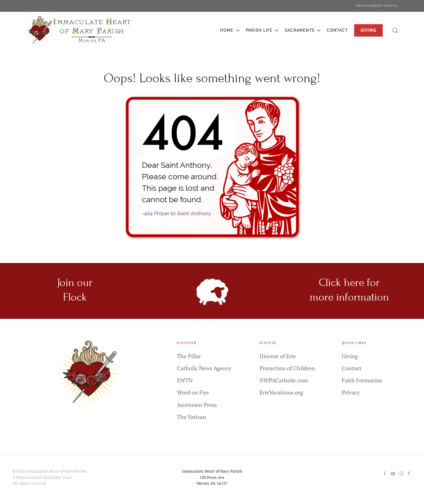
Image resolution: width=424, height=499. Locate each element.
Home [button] (226, 30)
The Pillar (189, 356)
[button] (395, 30)
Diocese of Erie (277, 356)
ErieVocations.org (281, 392)
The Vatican (191, 417)
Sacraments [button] (299, 30)
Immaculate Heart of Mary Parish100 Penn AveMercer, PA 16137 (212, 477)
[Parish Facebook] (384, 472)
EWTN (185, 380)
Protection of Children (287, 368)
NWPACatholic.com (283, 380)
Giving (350, 356)
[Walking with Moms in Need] (409, 472)
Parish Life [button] (259, 30)
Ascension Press (197, 404)
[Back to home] (79, 30)
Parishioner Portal (377, 5)
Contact (337, 30)
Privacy (351, 392)
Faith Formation (362, 380)
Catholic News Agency (204, 368)
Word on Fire (193, 392)
